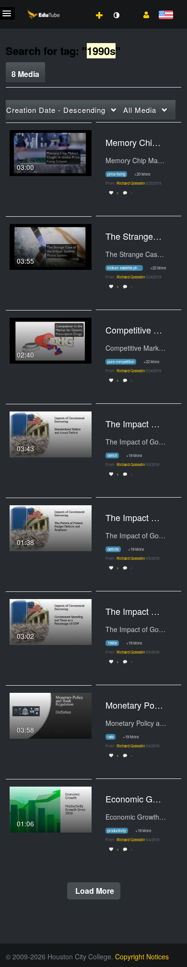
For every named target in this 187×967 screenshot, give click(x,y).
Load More (93, 890)
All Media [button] (139, 110)
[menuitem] (78, 5)
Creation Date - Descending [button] (55, 110)
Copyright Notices (142, 956)
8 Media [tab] (25, 73)
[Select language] (165, 15)
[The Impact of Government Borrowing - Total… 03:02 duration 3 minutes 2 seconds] (51, 620)
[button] (142, 14)
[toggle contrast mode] (116, 15)
